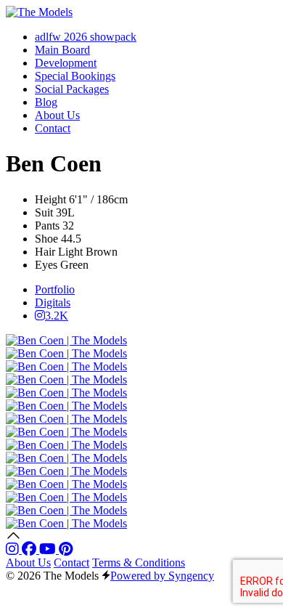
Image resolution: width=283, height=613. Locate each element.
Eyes (46, 265)
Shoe (46, 238)
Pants (47, 225)
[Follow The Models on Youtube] (49, 549)
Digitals (52, 302)
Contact (71, 562)
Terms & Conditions (138, 562)
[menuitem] (85, 37)
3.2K (56, 315)
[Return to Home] (39, 12)
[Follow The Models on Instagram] (14, 549)
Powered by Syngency (162, 575)
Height (50, 199)
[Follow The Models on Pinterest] (66, 549)
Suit (44, 212)
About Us (28, 562)
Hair (45, 251)
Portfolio (55, 289)
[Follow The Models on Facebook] (30, 549)
